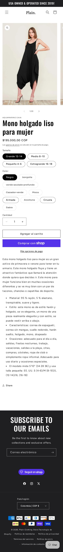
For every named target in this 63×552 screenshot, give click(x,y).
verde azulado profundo (22, 185)
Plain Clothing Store (28, 530)
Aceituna (31, 200)
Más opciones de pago (31, 251)
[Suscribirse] (52, 452)
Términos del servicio (24, 539)
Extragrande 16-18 (41, 164)
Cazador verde (16, 193)
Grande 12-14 (14, 156)
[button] (6, 12)
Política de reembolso (25, 534)
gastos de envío (13, 145)
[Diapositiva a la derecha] (39, 111)
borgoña (29, 178)
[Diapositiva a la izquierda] (24, 111)
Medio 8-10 (38, 156)
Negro (10, 177)
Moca (37, 193)
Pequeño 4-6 (14, 164)
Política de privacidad (48, 534)
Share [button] (9, 385)
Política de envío (45, 539)
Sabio (11, 208)
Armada (10, 200)
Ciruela (48, 200)
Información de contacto (33, 544)
